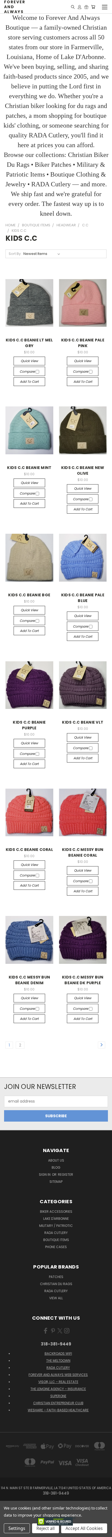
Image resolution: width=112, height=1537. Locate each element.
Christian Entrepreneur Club (58, 1403)
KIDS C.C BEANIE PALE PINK (82, 342)
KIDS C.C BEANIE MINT (29, 467)
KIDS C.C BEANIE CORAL (29, 849)
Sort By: (15, 253)
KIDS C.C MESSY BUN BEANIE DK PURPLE (83, 980)
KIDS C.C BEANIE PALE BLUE (82, 597)
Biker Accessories (56, 1211)
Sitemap (56, 1181)
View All (56, 1298)
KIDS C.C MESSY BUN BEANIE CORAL (83, 852)
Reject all (45, 1528)
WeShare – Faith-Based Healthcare (58, 1410)
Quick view (29, 361)
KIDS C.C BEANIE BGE (29, 595)
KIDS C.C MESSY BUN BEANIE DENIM (29, 980)
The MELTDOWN (58, 1360)
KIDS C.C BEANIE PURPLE (29, 725)
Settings (16, 1528)
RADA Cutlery (56, 1232)
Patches (56, 1276)
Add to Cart (29, 381)
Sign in (45, 1174)
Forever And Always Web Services (58, 1374)
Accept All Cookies (84, 1528)
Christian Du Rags (56, 1284)
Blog (56, 1167)
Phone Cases (56, 1247)
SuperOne (58, 1396)
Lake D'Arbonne (56, 1218)
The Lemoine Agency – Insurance (58, 1389)
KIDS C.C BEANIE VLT (82, 722)
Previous (8, 1532)
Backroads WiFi (58, 1353)
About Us (56, 1160)
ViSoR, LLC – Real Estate (58, 1381)
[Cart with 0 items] (93, 7)
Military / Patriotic (56, 1225)
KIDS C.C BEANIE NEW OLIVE (82, 470)
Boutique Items (56, 1239)
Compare (28, 371)
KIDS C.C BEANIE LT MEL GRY (29, 342)
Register (65, 1174)
